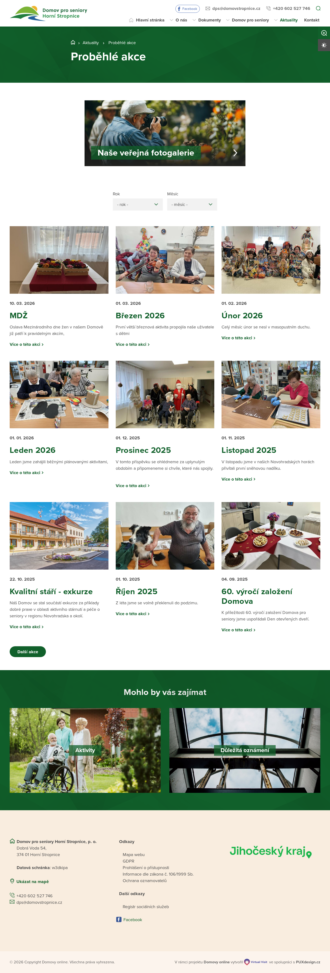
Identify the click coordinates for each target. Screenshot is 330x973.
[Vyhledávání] (318, 8)
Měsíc (172, 194)
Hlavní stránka (150, 20)
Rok (116, 194)
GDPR (128, 861)
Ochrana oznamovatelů (145, 880)
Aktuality (289, 20)
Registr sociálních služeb (146, 906)
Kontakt (311, 20)
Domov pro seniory (250, 20)
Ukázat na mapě (32, 881)
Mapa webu (134, 854)
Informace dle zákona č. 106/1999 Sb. (158, 874)
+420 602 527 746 (291, 8)
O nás (181, 20)
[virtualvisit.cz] (255, 962)
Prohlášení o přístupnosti (146, 867)
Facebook (189, 9)
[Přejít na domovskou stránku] (49, 13)
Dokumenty (209, 20)
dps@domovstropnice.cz (236, 8)
